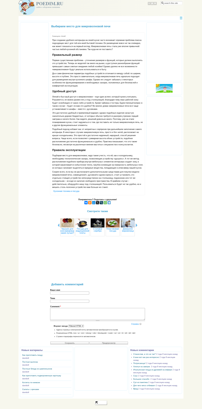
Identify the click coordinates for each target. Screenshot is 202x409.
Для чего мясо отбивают (144, 385)
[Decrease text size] (149, 5)
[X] (97, 202)
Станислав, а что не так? (144, 354)
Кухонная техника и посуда (66, 191)
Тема (52, 298)
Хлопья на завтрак (141, 367)
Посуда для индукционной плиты (82, 231)
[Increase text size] (155, 5)
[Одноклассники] (90, 202)
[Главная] (27, 14)
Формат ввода (61, 326)
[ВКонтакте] (86, 202)
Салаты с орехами (30, 389)
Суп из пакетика (140, 382)
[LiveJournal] (101, 202)
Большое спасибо (141, 379)
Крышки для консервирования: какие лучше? (68, 231)
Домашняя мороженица (128, 230)
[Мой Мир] (93, 202)
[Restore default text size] (152, 5)
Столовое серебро (97, 230)
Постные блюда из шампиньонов (37, 369)
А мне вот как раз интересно (146, 357)
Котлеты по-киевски (31, 382)
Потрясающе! (139, 363)
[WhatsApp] (105, 202)
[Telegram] (109, 202)
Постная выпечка (30, 362)
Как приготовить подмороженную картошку (41, 376)
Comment (55, 306)
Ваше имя (55, 290)
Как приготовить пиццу (32, 355)
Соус (135, 376)
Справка (135, 324)
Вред (135, 389)
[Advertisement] (97, 261)
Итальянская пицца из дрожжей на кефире (152, 370)
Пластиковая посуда (112, 230)
